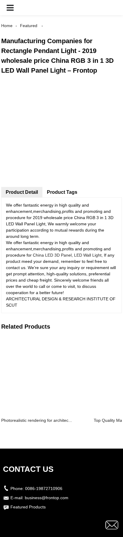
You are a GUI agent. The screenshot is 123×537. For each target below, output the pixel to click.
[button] (10, 7)
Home (7, 25)
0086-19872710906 (43, 488)
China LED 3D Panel (52, 255)
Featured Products (28, 507)
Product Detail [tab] (22, 192)
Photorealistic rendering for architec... (36, 420)
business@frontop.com (46, 497)
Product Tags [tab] (62, 192)
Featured (28, 25)
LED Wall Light (88, 255)
